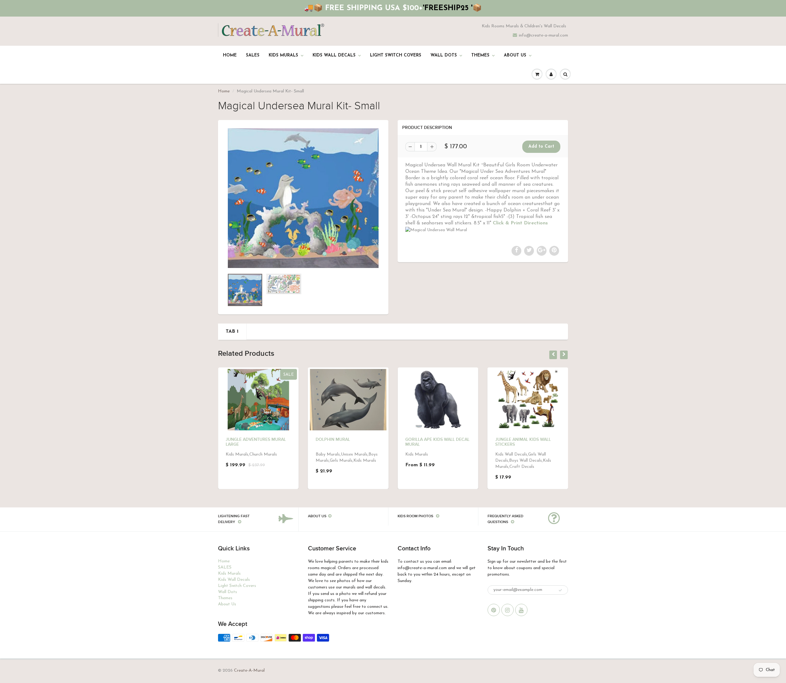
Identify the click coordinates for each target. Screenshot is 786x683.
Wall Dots (443, 55)
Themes (480, 55)
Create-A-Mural (249, 670)
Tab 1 (232, 331)
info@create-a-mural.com (543, 35)
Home (230, 55)
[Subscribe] (560, 590)
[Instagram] (507, 610)
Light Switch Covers (395, 55)
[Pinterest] (494, 610)
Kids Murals (283, 55)
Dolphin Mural (333, 439)
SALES (252, 55)
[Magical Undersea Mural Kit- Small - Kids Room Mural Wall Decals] (303, 198)
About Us (515, 55)
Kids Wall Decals (334, 55)
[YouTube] (521, 610)
